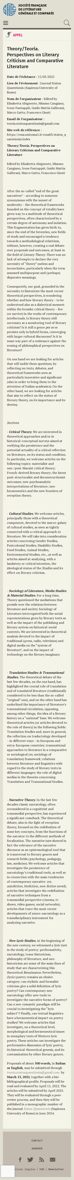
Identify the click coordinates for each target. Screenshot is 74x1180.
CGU (41, 1169)
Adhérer (37, 1148)
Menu (5, 23)
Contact (37, 1140)
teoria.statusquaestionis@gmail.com (33, 1072)
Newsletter (56, 1169)
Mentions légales (23, 1169)
